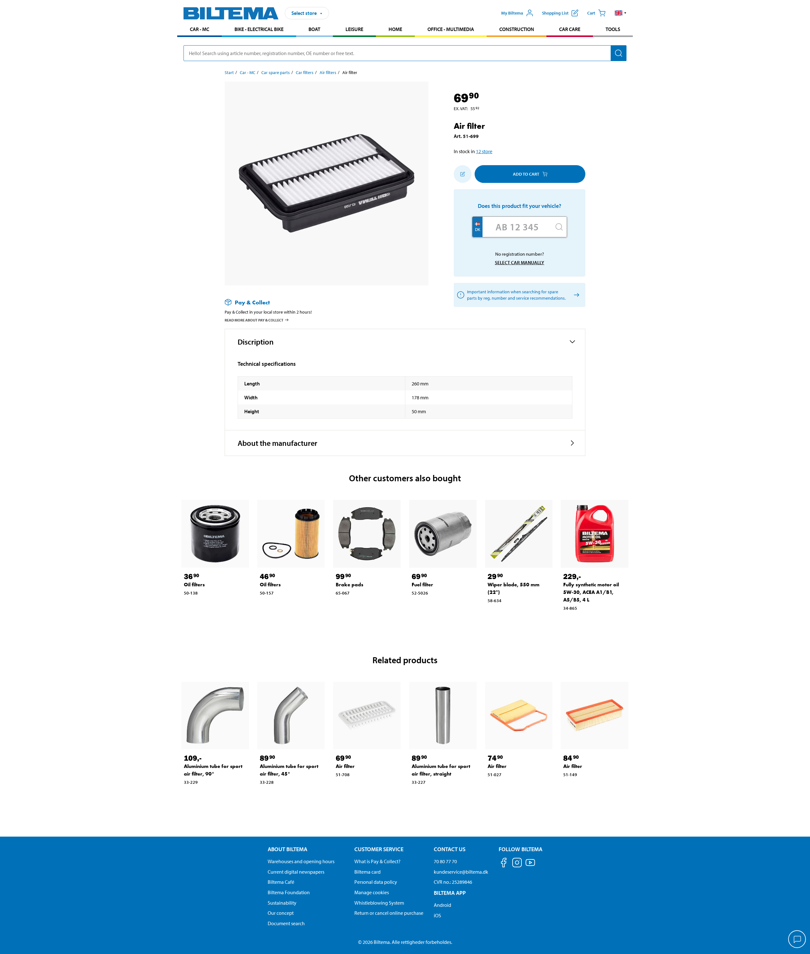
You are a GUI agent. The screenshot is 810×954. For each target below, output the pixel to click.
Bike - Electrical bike (259, 29)
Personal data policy (375, 882)
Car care (569, 29)
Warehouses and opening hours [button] (301, 861)
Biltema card (367, 872)
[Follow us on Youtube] (530, 865)
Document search (286, 923)
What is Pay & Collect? (377, 861)
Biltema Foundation (289, 892)
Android (442, 905)
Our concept (281, 913)
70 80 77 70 (445, 861)
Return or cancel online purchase (388, 913)
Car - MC (199, 29)
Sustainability (282, 903)
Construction (516, 29)
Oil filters (194, 584)
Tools (613, 29)
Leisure (354, 29)
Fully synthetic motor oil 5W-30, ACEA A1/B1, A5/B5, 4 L (591, 592)
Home (395, 29)
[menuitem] (199, 30)
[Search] (618, 53)
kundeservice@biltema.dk (461, 872)
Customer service (378, 849)
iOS (437, 915)
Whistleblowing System (379, 903)
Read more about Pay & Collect (254, 320)
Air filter (345, 766)
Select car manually (519, 262)
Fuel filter (422, 584)
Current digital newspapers (296, 872)
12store (484, 151)
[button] (621, 13)
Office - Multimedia (450, 29)
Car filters (305, 72)
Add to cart (526, 174)
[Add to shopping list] (462, 174)
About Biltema (287, 849)
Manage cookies (371, 892)
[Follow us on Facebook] (504, 863)
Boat (314, 29)
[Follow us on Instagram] (517, 863)
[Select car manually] (575, 295)
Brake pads (349, 584)
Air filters (328, 72)
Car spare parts (275, 72)
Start (229, 72)
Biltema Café (281, 882)
